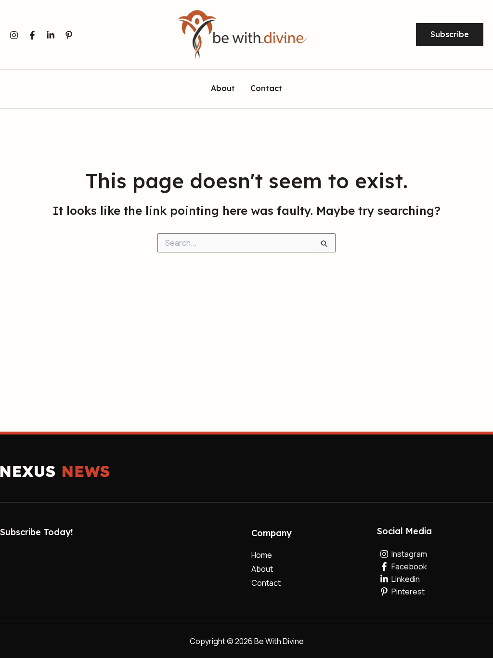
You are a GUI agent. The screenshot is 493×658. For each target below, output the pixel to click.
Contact (266, 88)
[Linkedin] (50, 35)
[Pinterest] (69, 35)
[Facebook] (32, 35)
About (223, 88)
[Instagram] (14, 35)
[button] (449, 34)
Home (261, 555)
